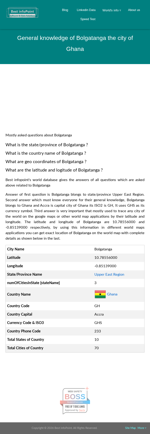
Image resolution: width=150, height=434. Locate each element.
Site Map (130, 428)
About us (134, 10)
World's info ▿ (111, 10)
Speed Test (87, 19)
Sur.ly (82, 410)
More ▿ (142, 428)
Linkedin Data (86, 10)
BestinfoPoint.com (75, 402)
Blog (65, 10)
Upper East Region (109, 274)
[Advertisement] (75, 103)
